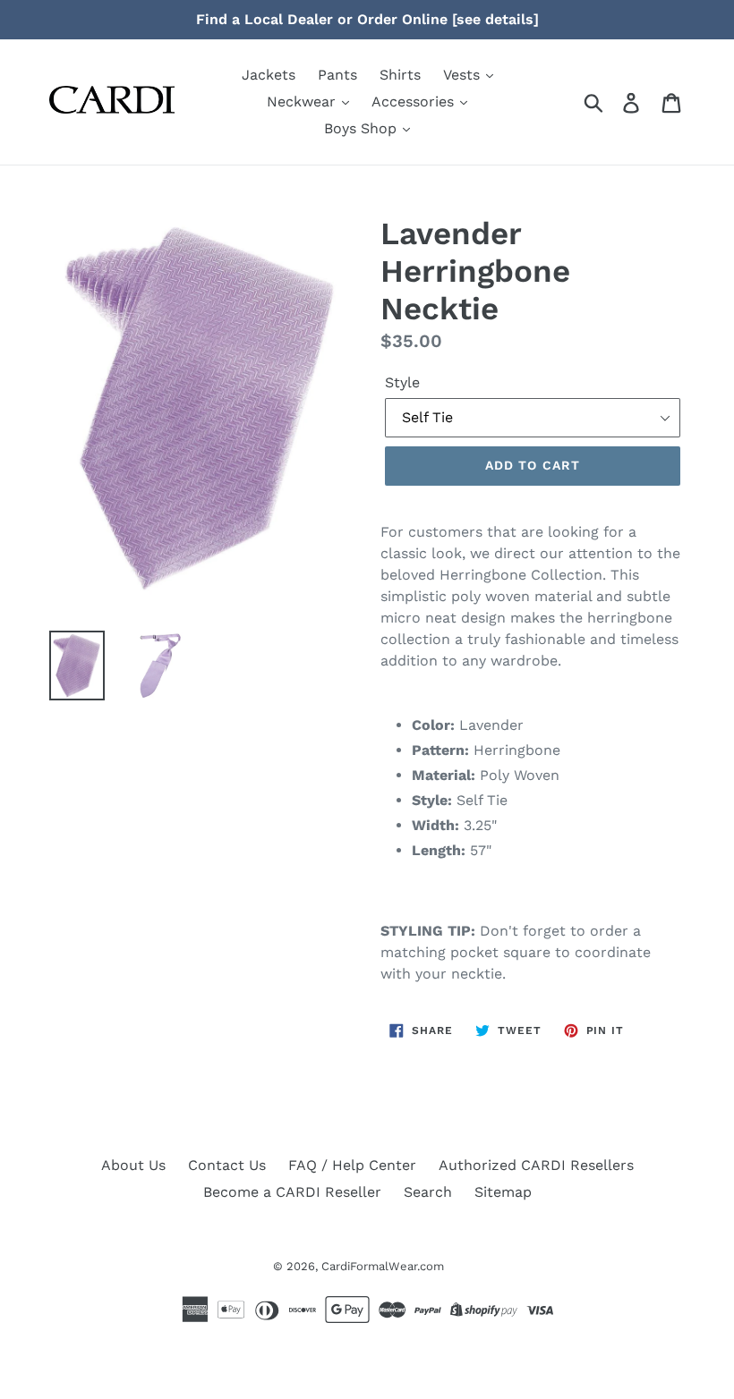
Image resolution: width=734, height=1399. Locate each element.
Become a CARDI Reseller (292, 1191)
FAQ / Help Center (352, 1165)
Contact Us (227, 1165)
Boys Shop (362, 128)
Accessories (414, 101)
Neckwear (303, 101)
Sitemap (503, 1191)
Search (428, 1191)
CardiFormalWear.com (382, 1266)
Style (402, 382)
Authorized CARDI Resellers (536, 1165)
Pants (337, 74)
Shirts (400, 74)
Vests (463, 74)
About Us (133, 1165)
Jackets (268, 74)
